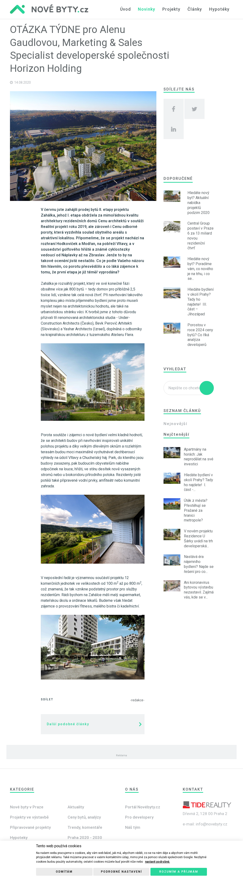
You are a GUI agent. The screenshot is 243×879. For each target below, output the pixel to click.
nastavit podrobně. (157, 861)
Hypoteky (19, 837)
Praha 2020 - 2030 (85, 837)
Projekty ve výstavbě (29, 817)
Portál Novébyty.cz (142, 807)
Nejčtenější (176, 434)
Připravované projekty (30, 827)
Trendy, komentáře (85, 827)
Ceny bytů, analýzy (84, 817)
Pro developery (139, 817)
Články (194, 9)
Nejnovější (175, 423)
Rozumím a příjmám (178, 871)
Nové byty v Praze (26, 807)
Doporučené (178, 178)
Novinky (146, 9)
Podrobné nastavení (121, 871)
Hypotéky (219, 9)
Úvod (125, 9)
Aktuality (76, 807)
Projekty (171, 9)
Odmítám (64, 871)
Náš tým (132, 827)
